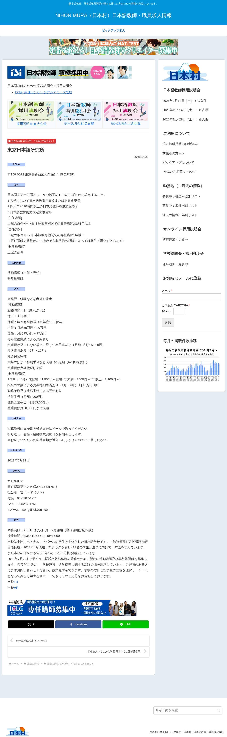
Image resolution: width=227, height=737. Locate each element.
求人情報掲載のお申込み (180, 144)
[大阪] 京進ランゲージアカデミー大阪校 (43, 92)
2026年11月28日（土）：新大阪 (185, 119)
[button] (218, 710)
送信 (168, 322)
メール (167, 290)
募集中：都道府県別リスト (181, 196)
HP (16, 587)
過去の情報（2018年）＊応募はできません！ (33, 141)
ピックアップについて (178, 162)
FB (16, 582)
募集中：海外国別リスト (180, 205)
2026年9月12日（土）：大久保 (184, 101)
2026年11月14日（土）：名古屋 (185, 110)
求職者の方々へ (173, 153)
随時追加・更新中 (175, 239)
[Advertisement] (113, 686)
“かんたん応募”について (179, 172)
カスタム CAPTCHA (176, 305)
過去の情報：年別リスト (180, 215)
